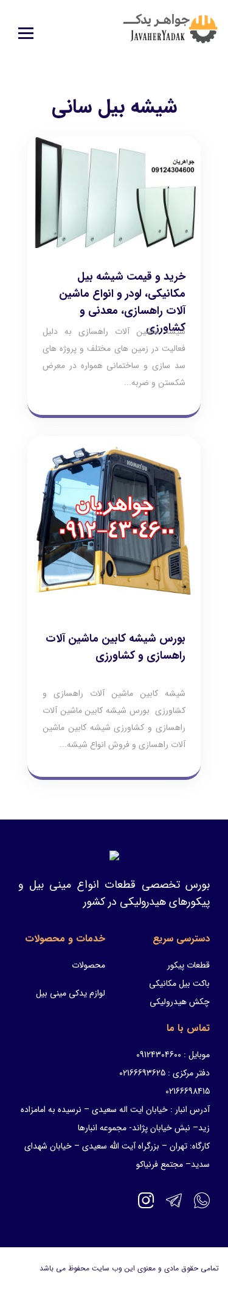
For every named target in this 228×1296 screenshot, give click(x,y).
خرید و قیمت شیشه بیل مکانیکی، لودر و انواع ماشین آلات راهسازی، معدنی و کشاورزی (122, 302)
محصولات (88, 965)
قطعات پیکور (188, 965)
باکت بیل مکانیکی (179, 983)
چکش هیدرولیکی (180, 1001)
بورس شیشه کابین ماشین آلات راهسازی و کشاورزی (115, 647)
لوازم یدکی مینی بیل (70, 993)
